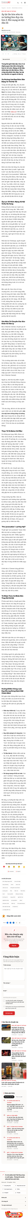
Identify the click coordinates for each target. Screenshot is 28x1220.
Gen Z (4, 894)
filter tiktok (23, 890)
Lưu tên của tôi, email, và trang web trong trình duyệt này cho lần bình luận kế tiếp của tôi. (15, 1002)
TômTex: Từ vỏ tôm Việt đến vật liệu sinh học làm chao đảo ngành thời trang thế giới (15, 1156)
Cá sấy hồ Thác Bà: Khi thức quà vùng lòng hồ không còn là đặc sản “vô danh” (15, 1119)
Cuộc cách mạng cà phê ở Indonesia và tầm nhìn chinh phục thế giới (13, 1083)
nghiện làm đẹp (6, 900)
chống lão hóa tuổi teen (15, 887)
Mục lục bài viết (14, 59)
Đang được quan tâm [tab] (9, 1096)
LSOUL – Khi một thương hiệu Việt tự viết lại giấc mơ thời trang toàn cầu (15, 1130)
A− (3, 53)
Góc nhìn (8, 7)
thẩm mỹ (13, 111)
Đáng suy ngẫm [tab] (19, 1096)
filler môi (16, 890)
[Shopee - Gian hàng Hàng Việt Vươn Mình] (14, 1214)
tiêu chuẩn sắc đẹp (6, 906)
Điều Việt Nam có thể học (17, 7)
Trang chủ (3, 7)
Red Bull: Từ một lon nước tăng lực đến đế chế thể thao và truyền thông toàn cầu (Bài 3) (18, 1030)
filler (11, 890)
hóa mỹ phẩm (10, 894)
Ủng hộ (14, 945)
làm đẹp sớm (5, 897)
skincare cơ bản (6, 903)
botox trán (18, 884)
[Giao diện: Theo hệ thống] (18, 2)
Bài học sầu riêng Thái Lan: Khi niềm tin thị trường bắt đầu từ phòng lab (18, 1042)
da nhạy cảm (5, 890)
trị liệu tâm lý (15, 906)
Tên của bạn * (6, 983)
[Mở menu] (24, 2)
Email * (5, 990)
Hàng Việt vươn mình (14, 916)
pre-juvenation (14, 900)
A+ (8, 53)
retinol (21, 900)
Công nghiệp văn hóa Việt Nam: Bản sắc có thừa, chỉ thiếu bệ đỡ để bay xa (19, 1055)
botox (12, 884)
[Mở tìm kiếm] (21, 2)
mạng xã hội (12, 897)
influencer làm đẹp (19, 894)
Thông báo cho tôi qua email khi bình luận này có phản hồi (15, 1007)
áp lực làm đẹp (17, 881)
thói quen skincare (21, 903)
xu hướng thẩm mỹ (6, 909)
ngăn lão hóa (20, 897)
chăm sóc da (5, 887)
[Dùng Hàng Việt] (3, 1174)
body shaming (5, 884)
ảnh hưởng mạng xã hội (7, 881)
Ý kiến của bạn (7, 965)
